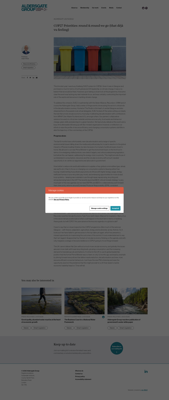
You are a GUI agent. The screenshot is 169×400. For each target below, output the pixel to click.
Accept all (115, 208)
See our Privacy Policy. (61, 199)
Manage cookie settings (99, 208)
